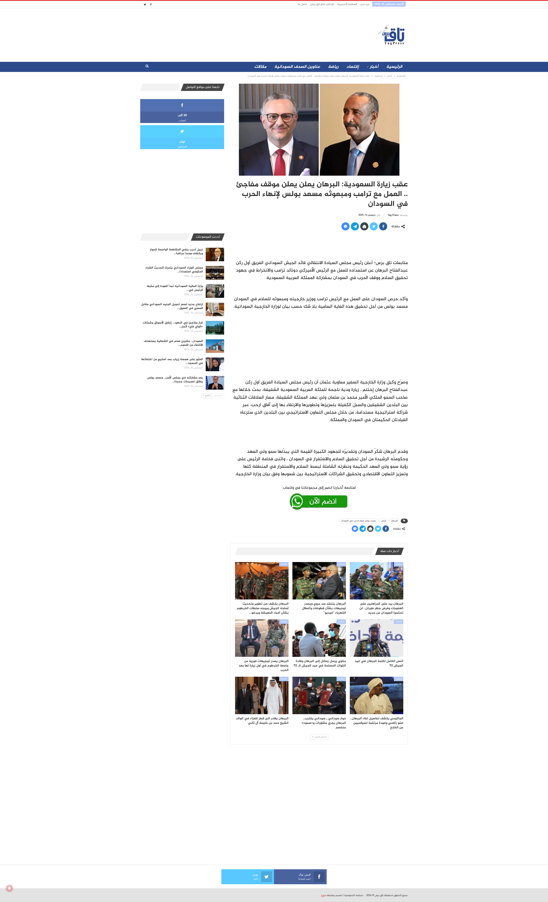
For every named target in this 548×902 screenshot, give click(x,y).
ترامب (383, 521)
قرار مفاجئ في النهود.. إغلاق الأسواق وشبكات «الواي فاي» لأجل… (173, 324)
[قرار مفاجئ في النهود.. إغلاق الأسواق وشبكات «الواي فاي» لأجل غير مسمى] (215, 328)
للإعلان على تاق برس (322, 4)
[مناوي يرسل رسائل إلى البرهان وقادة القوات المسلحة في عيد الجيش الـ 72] (319, 638)
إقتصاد (352, 66)
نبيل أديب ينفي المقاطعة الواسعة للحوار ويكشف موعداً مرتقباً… (176, 251)
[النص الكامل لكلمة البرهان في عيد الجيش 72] (376, 638)
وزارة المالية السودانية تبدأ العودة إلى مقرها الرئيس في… (175, 288)
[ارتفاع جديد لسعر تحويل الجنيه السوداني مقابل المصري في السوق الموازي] (215, 309)
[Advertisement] (236, 34)
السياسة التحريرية (347, 4)
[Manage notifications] (9, 888)
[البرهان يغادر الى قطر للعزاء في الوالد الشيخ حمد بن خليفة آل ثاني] (262, 695)
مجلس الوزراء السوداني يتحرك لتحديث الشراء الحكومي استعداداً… (174, 269)
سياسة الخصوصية (353, 895)
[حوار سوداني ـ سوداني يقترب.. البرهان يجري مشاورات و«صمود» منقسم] (319, 695)
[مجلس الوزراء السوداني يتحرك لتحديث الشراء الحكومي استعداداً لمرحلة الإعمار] (215, 273)
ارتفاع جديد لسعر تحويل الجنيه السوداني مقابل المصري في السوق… (172, 306)
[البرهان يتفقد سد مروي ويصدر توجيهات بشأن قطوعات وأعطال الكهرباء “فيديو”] (319, 580)
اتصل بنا (302, 4)
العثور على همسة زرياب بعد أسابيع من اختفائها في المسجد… (172, 361)
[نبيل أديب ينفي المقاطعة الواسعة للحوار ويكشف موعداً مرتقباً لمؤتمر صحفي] (215, 254)
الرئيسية (394, 66)
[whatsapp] (319, 497)
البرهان (394, 521)
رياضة (333, 66)
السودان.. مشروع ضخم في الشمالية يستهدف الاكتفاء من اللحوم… (173, 343)
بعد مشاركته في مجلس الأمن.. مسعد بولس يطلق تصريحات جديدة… (175, 379)
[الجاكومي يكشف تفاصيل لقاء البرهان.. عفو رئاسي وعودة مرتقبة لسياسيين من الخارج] (376, 695)
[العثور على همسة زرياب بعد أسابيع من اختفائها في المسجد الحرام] (215, 364)
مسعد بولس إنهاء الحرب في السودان (358, 521)
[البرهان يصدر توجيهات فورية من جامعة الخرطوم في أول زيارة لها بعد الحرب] (262, 638)
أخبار (374, 66)
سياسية (398, 564)
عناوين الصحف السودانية (297, 66)
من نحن (364, 4)
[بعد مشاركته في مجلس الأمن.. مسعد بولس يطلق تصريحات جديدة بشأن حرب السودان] (215, 383)
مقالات (260, 66)
